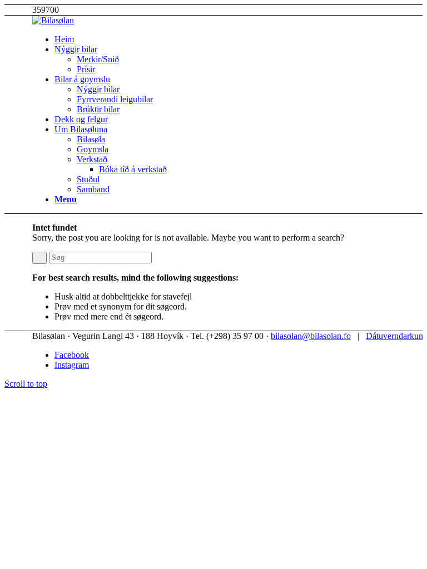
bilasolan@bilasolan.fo (311, 336)
